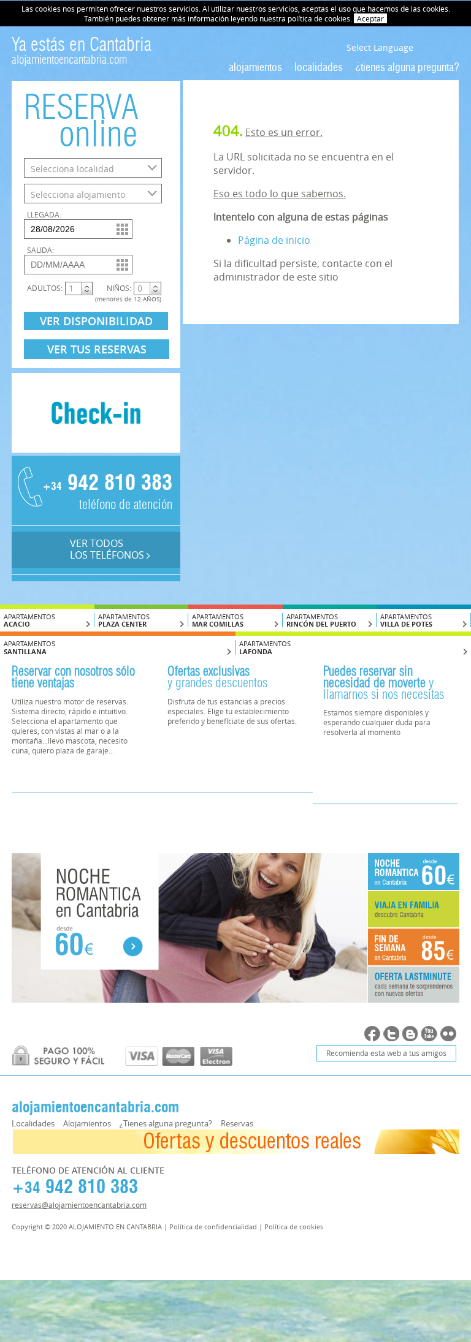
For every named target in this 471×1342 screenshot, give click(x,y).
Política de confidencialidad (213, 1226)
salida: (40, 250)
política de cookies (319, 18)
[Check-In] (96, 449)
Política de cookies (293, 1226)
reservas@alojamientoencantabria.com (79, 1205)
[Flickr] (448, 1034)
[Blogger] (410, 1034)
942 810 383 (106, 484)
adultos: (45, 288)
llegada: (44, 214)
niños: (119, 288)
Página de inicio (274, 240)
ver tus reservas (97, 349)
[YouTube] (429, 1034)
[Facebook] (372, 1034)
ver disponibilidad (96, 321)
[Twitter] (391, 1034)
